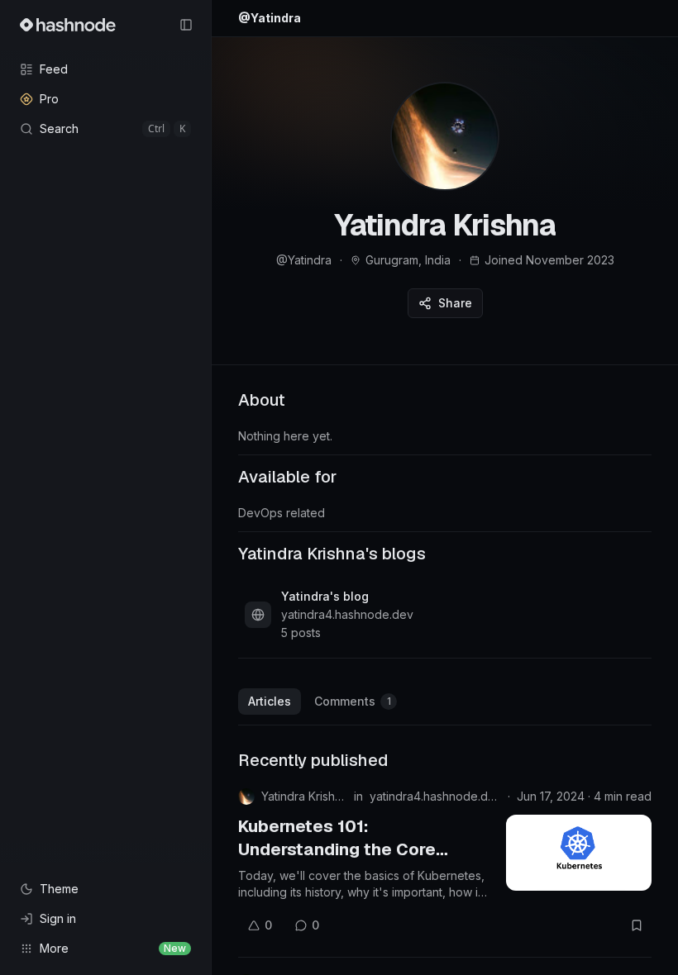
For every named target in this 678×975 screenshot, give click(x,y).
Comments (352, 701)
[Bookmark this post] (637, 925)
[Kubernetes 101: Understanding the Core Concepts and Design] (579, 853)
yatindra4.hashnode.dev (435, 796)
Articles (269, 701)
